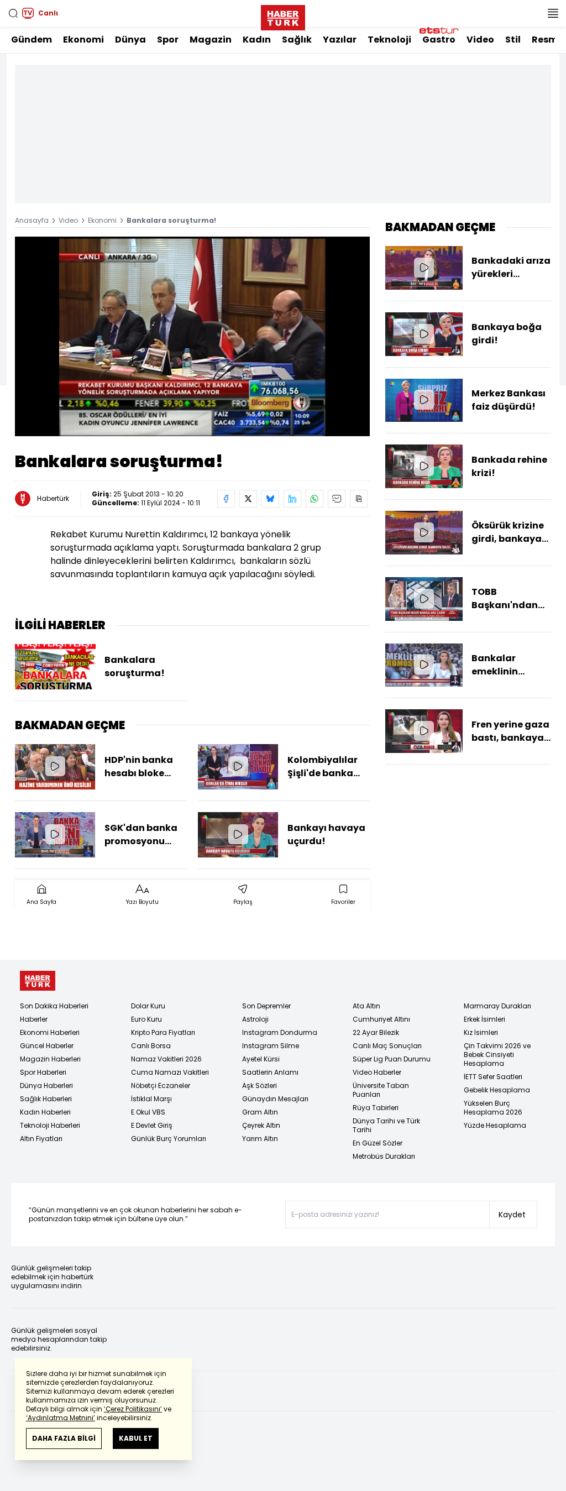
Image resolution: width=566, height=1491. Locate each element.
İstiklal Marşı (151, 1098)
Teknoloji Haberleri (50, 1125)
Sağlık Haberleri (46, 1098)
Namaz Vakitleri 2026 (166, 1059)
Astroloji (255, 1019)
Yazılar (340, 39)
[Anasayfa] (37, 981)
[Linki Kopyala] (359, 499)
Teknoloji (389, 39)
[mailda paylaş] (336, 499)
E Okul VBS (148, 1112)
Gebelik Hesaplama (497, 1090)
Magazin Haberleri (50, 1059)
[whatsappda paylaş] (314, 499)
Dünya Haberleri (46, 1085)
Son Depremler (266, 1006)
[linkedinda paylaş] (292, 499)
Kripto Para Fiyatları (163, 1032)
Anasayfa (32, 220)
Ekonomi (83, 39)
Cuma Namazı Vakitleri (170, 1072)
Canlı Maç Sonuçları (387, 1045)
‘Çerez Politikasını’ (133, 1409)
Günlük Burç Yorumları (168, 1138)
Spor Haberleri (43, 1072)
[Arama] (13, 13)
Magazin (211, 39)
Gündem (31, 39)
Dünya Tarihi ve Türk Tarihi (386, 1125)
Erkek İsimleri (484, 1019)
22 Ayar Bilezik (376, 1032)
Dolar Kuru (148, 1006)
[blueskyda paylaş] (270, 499)
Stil (513, 39)
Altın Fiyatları (41, 1138)
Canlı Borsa (151, 1045)
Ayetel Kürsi (261, 1059)
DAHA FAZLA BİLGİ (64, 1438)
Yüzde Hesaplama (495, 1125)
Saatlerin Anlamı (270, 1072)
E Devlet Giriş (151, 1125)
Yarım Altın (260, 1138)
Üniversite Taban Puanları (381, 1090)
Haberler (34, 1019)
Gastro (438, 39)
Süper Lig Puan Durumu (392, 1059)
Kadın (257, 39)
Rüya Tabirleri (376, 1107)
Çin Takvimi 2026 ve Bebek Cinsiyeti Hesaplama (497, 1054)
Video (480, 39)
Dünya (130, 39)
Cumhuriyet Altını (381, 1019)
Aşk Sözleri (259, 1085)
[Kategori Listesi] (552, 13)
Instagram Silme (270, 1045)
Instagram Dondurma (279, 1032)
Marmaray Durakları (497, 1006)
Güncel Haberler (47, 1045)
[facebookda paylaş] (226, 499)
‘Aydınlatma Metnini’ (60, 1417)
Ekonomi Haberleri (50, 1032)
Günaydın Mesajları (275, 1098)
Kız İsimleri (481, 1032)
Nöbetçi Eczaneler (160, 1085)
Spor (168, 39)
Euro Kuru (146, 1019)
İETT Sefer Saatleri (493, 1076)
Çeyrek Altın (261, 1125)
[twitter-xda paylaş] (248, 499)
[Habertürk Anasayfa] (283, 15)
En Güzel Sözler (377, 1143)
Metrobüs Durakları (384, 1156)
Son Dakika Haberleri (54, 1006)
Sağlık (297, 39)
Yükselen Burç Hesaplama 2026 (493, 1107)
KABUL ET (136, 1438)
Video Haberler (377, 1072)
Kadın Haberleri (45, 1112)
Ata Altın (366, 1006)
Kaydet (512, 1214)
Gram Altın (260, 1112)
